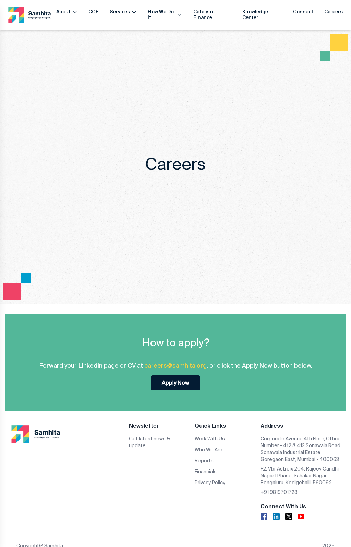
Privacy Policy (210, 482)
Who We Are (208, 449)
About (63, 11)
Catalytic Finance (203, 15)
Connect (303, 11)
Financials (206, 471)
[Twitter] (288, 516)
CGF (93, 11)
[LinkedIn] (276, 516)
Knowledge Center (255, 15)
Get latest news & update (149, 442)
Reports (204, 460)
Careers (333, 11)
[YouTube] (301, 516)
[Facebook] (264, 516)
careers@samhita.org (175, 365)
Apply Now (175, 383)
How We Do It (161, 15)
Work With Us (210, 438)
